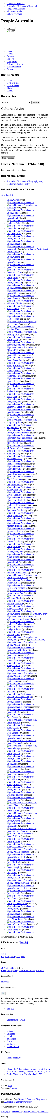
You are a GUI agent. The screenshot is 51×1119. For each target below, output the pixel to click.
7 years (13, 1088)
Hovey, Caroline (14, 541)
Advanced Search (15, 64)
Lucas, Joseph (13, 867)
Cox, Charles (13, 862)
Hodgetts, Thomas (15, 608)
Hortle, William (14, 784)
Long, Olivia (12, 536)
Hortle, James (13, 319)
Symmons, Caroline (16, 510)
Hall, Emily (12, 567)
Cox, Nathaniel (13, 893)
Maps (9, 88)
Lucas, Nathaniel (14, 244)
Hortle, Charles (13, 805)
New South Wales (27, 970)
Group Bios (12, 61)
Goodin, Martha (14, 370)
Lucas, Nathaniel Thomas (18, 707)
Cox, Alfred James (15, 919)
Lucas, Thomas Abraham (18, 883)
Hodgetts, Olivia (14, 223)
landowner (11, 1044)
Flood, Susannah (14, 479)
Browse (10, 69)
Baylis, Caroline (14, 495)
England (21, 956)
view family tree (8, 195)
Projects (10, 59)
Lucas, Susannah (14, 474)
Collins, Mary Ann (15, 551)
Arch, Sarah (12, 453)
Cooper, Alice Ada (15, 593)
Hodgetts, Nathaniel (16, 624)
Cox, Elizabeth (13, 386)
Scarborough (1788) (16, 1020)
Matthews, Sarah (14, 520)
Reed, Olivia (12, 381)
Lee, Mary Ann (14, 484)
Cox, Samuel (12, 324)
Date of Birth (13, 83)
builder (10, 1031)
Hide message (8, 158)
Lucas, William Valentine (18, 852)
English (10, 1008)
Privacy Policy (30, 1111)
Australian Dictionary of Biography (23, 6)
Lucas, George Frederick (18, 888)
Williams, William (15, 603)
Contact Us (43, 1111)
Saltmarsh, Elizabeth (16, 407)
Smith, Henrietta (14, 469)
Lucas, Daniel (13, 810)
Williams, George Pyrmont (19, 619)
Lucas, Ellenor (13, 293)
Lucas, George (13, 257)
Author (10, 90)
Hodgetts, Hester (14, 505)
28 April (4, 968)
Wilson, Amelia (14, 582)
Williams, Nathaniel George (19, 696)
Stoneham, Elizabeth (16, 500)
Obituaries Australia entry (18, 184)
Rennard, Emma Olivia (17, 572)
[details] (23, 942)
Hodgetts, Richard (15, 686)
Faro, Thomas (13, 308)
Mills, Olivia (12, 350)
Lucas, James (13, 251)
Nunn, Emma (13, 557)
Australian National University (18, 1102)
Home (9, 51)
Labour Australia (14, 14)
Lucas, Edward (13, 877)
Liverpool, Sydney (9, 970)
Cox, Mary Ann (14, 233)
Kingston (5, 956)
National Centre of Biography (31, 1099)
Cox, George (12, 717)
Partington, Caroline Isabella (19, 438)
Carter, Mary (12, 929)
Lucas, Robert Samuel (17, 577)
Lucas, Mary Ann (15, 360)
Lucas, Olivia (13, 200)
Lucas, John (12, 249)
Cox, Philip (12, 872)
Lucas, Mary (12, 213)
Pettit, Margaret (14, 463)
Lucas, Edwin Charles (17, 857)
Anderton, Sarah (14, 376)
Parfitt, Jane (12, 396)
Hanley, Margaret (14, 489)
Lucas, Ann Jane (14, 272)
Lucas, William (13, 238)
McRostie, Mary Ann (16, 448)
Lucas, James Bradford (17, 650)
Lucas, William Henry (16, 676)
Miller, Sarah (12, 443)
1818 (12, 968)
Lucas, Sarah (12, 218)
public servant (13, 1046)
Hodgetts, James (14, 629)
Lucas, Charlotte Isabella (18, 432)
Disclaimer (17, 1111)
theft (10, 1085)
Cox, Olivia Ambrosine (17, 588)
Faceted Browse (14, 66)
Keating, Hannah (14, 329)
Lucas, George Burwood (18, 831)
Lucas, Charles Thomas (17, 670)
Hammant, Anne (14, 417)
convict (10, 1036)
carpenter (11, 1033)
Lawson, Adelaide (15, 531)
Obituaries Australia (16, 3)
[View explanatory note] (3, 993)
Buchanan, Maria (14, 458)
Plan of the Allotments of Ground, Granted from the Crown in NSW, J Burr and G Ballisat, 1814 (28, 1070)
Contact (10, 56)
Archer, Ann (12, 391)
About (9, 53)
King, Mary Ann (14, 422)
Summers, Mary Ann (16, 344)
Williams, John (13, 634)
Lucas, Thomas (14, 267)
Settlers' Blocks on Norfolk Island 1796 (24, 1074)
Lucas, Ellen (12, 355)
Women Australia (14, 11)
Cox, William (13, 779)
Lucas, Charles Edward (17, 924)
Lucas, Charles (13, 262)
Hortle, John (12, 681)
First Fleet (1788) (14, 1057)
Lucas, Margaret (14, 298)
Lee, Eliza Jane (13, 412)
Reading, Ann (13, 334)
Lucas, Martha (13, 546)
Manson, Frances (14, 526)
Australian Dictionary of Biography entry (25, 181)
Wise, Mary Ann (14, 401)
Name (9, 80)
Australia (40, 970)
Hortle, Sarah (13, 228)
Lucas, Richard (13, 800)
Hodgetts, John (13, 313)
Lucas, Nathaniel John (17, 903)
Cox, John (11, 691)
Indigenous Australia (16, 8)
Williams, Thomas (15, 795)
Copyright (5, 1111)
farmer (10, 1041)
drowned (5, 981)
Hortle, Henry (13, 769)
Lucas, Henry (13, 908)
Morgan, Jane (13, 427)
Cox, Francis (12, 898)
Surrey (13, 956)
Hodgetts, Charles (15, 846)
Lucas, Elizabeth (14, 282)
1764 (3, 954)
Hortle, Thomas (14, 660)
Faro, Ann (11, 207)
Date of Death (13, 85)
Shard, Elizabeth (14, 365)
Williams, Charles (15, 303)
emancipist (11, 1039)
